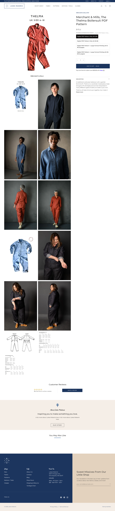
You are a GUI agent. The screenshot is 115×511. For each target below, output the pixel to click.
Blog (28, 477)
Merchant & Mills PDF (82, 12)
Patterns (7, 477)
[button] (39, 6)
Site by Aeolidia (106, 506)
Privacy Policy (54, 506)
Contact (29, 474)
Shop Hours (30, 480)
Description (80, 79)
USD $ (107, 1)
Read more (79, 92)
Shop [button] (6, 469)
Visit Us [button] (51, 469)
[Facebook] (61, 497)
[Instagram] (67, 497)
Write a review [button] (72, 390)
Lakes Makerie (12, 506)
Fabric (6, 474)
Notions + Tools (9, 480)
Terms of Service (64, 506)
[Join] (109, 484)
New (5, 472)
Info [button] (28, 469)
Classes (6, 483)
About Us (29, 472)
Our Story (57, 425)
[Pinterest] (64, 497)
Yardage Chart (31, 486)
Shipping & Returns (33, 483)
